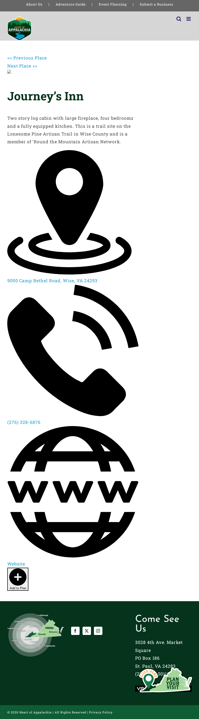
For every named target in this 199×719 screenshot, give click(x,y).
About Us (34, 4)
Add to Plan (18, 588)
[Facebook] (75, 631)
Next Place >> (22, 66)
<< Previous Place (27, 58)
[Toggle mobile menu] (189, 18)
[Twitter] (87, 631)
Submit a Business (156, 4)
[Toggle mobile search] (179, 18)
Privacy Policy (101, 712)
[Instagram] (98, 631)
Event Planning (113, 4)
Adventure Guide (71, 4)
